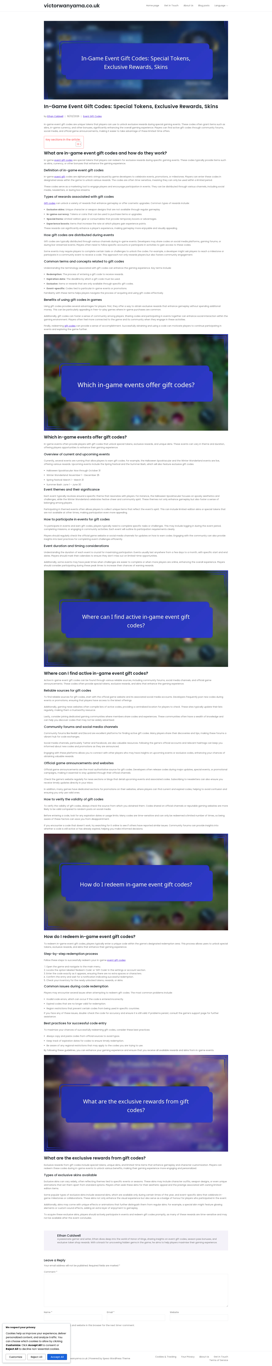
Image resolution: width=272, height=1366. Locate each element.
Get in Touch (221, 1356)
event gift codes (63, 160)
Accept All (57, 1357)
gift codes (70, 325)
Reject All (36, 1357)
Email (110, 1312)
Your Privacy (188, 1356)
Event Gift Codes (92, 116)
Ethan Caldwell (55, 116)
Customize (15, 1357)
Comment (50, 1272)
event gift (59, 176)
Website (174, 1312)
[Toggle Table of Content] (76, 144)
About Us (204, 1356)
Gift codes (49, 203)
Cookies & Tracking (165, 1356)
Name (48, 1312)
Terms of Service (218, 1360)
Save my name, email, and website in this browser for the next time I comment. (91, 1325)
